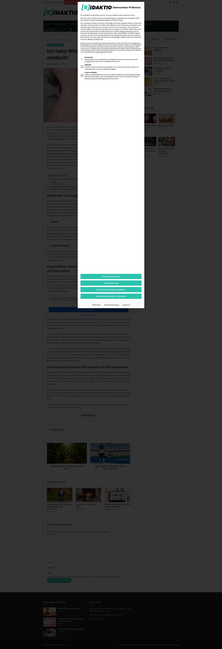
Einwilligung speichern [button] (111, 276)
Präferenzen (96, 305)
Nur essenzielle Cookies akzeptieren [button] (111, 290)
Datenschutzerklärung (126, 31)
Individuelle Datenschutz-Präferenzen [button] (111, 296)
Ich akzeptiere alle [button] (111, 283)
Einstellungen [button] (118, 35)
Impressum (126, 305)
